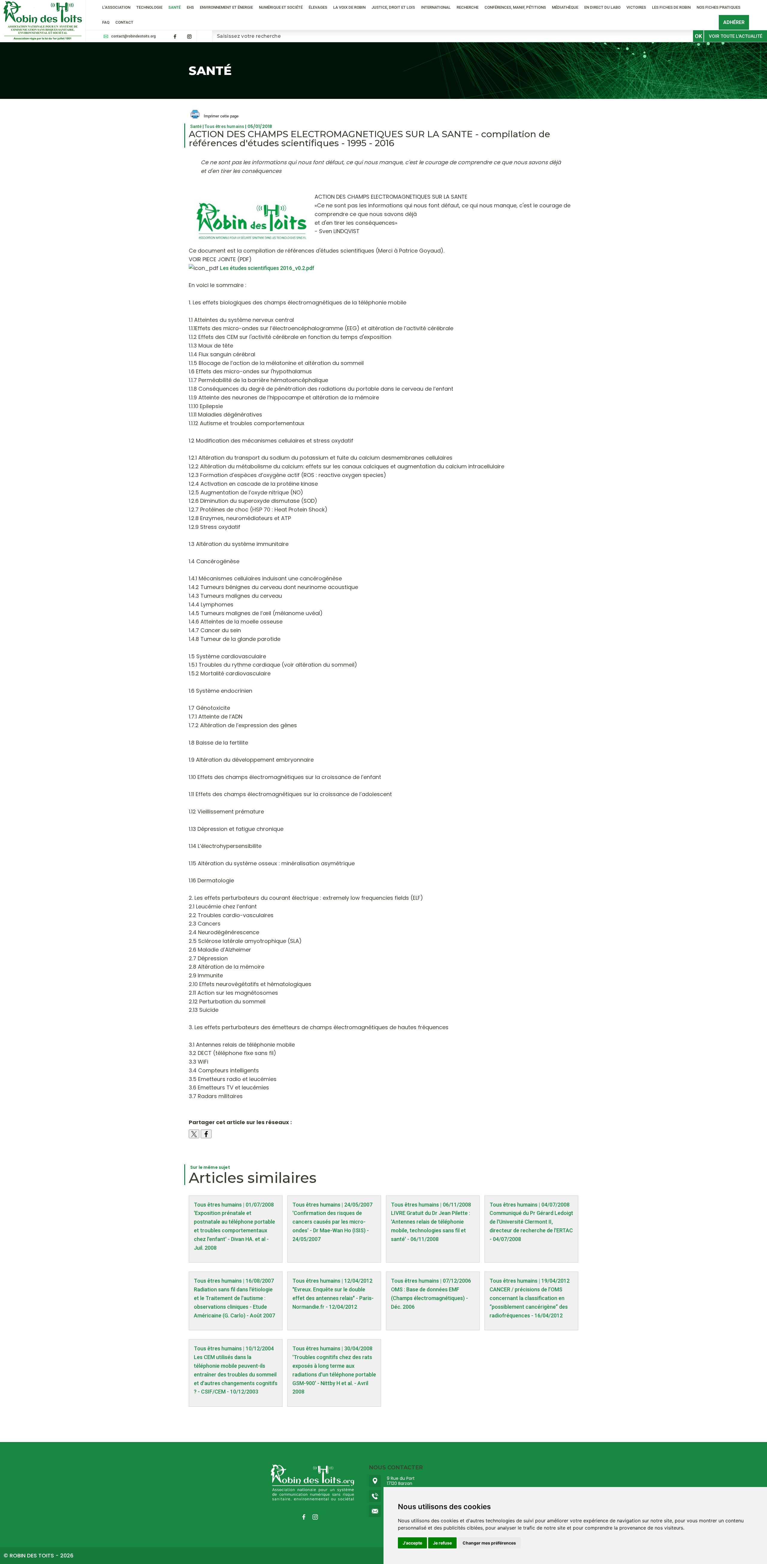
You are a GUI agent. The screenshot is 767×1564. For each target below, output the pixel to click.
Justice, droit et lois (393, 7)
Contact (124, 22)
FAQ (105, 22)
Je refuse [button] (442, 1542)
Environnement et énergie (226, 7)
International (436, 7)
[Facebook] (175, 36)
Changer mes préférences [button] (489, 1542)
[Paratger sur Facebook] (206, 1134)
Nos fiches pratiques (718, 7)
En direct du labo (602, 7)
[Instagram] (189, 36)
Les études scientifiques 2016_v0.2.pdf (267, 268)
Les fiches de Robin (671, 7)
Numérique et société (281, 7)
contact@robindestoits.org (133, 36)
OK (698, 36)
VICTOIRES (636, 7)
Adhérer (734, 22)
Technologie (149, 7)
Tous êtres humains (224, 126)
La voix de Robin (349, 7)
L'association (116, 7)
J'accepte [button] (412, 1542)
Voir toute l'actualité (735, 36)
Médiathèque (565, 7)
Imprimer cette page (220, 116)
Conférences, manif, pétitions (515, 7)
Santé (174, 7)
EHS (190, 7)
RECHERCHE (467, 7)
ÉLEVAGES (318, 7)
